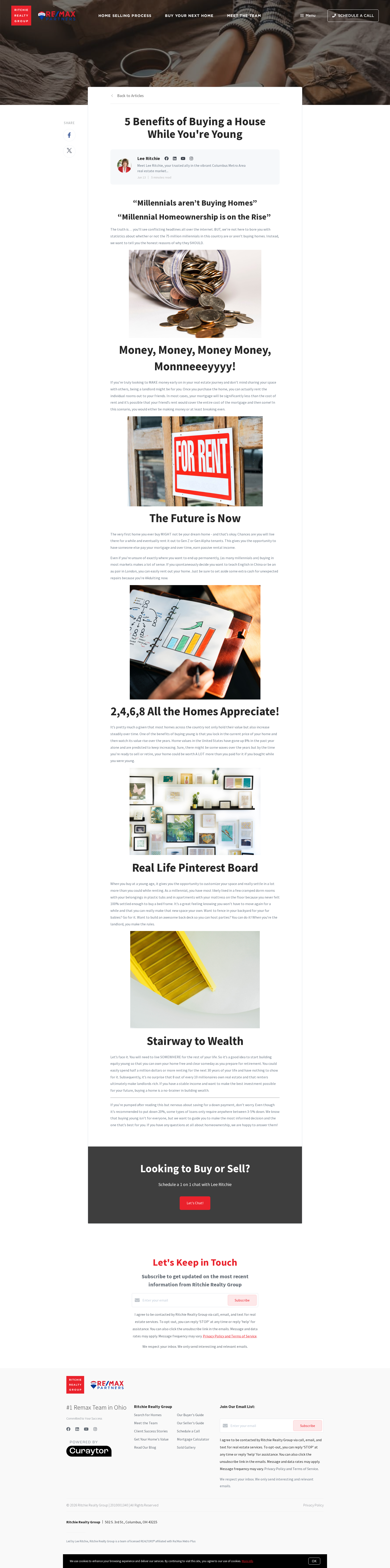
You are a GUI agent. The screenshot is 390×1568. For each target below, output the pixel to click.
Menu (311, 15)
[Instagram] (95, 1429)
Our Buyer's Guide (190, 1415)
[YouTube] (86, 1429)
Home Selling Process (124, 16)
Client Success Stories (151, 1431)
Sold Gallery (186, 1447)
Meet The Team (244, 16)
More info (247, 1561)
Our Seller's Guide (190, 1423)
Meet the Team (146, 1423)
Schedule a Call (188, 1431)
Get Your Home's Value (151, 1439)
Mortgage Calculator (193, 1439)
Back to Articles (130, 95)
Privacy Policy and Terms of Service (230, 1336)
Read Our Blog (145, 1447)
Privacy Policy (313, 1505)
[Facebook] (68, 1429)
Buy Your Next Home (189, 16)
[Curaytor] (88, 1455)
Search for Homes (148, 1415)
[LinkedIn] (77, 1429)
